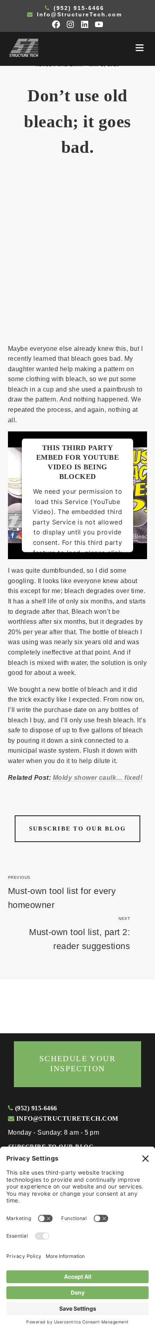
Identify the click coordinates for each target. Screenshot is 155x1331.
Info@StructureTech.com (78, 14)
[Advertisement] (77, 255)
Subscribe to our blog (77, 828)
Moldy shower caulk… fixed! (97, 777)
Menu (139, 47)
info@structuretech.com (66, 1118)
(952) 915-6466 (77, 8)
